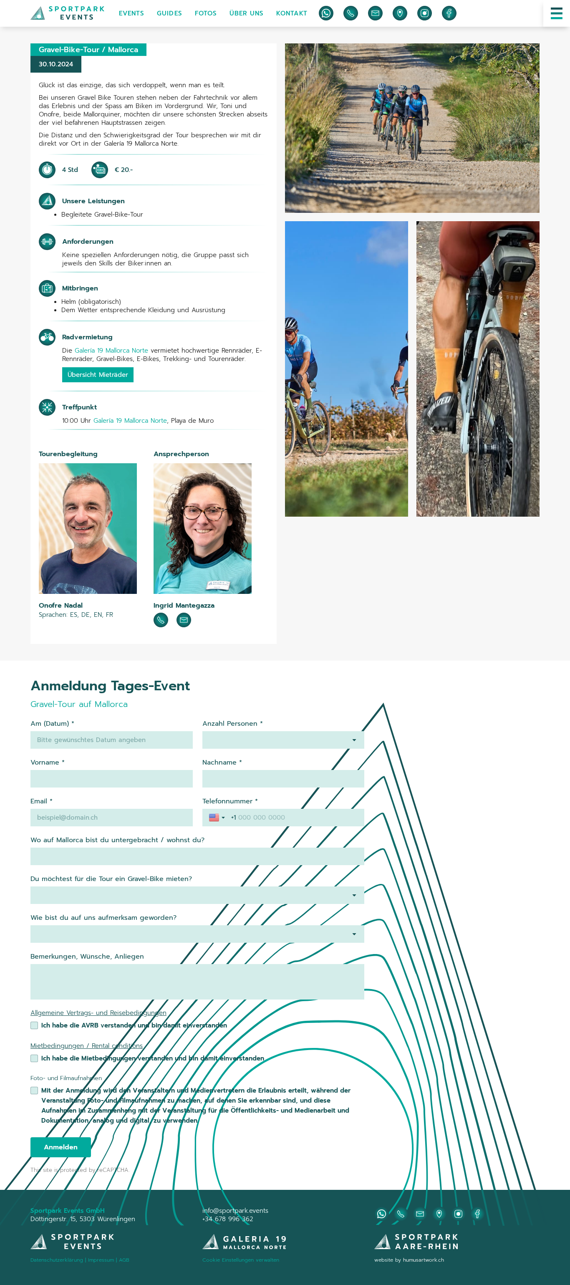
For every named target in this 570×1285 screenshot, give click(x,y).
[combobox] (283, 740)
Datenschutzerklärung (56, 1260)
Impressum (102, 1260)
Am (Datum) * (52, 723)
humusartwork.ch (423, 1260)
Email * (41, 801)
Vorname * (47, 762)
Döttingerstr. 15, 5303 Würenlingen (82, 1219)
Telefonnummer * (230, 801)
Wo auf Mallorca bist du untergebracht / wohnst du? (117, 840)
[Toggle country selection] (218, 818)
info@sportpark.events (235, 1210)
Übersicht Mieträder (98, 374)
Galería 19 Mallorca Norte (111, 350)
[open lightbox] (412, 128)
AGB (124, 1260)
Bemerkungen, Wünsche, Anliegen (87, 956)
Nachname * (222, 762)
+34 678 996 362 (227, 1219)
